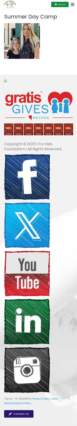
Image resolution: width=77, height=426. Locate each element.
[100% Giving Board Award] (38, 134)
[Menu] (72, 4)
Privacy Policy (41, 399)
